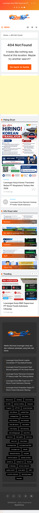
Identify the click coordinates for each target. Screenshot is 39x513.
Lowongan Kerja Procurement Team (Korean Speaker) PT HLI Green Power (20, 368)
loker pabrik (19, 437)
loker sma (29, 437)
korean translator (28, 408)
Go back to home (19, 67)
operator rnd (20, 462)
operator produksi (26, 458)
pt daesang (12, 466)
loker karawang (24, 429)
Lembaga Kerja (14, 416)
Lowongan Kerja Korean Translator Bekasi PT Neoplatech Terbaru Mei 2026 (19, 185)
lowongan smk (15, 449)
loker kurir (10, 437)
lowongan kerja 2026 (25, 445)
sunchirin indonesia (12, 474)
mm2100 (26, 453)
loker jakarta (25, 424)
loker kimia (27, 433)
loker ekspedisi (25, 420)
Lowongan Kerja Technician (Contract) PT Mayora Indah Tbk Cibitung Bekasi (20, 375)
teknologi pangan (26, 474)
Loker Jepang (13, 429)
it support (8, 408)
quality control (10, 470)
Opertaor (29, 462)
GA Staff (8, 404)
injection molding (19, 404)
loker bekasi (25, 416)
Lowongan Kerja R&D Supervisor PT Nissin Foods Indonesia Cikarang (15, 3)
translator (19, 478)
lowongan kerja (11, 445)
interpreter (30, 404)
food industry (29, 400)
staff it (30, 470)
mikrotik (25, 449)
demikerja (19, 400)
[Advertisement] (19, 95)
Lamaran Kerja (25, 412)
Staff (6, 298)
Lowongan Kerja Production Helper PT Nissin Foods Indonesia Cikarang (20, 388)
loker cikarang (13, 420)
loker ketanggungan (14, 433)
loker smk (14, 441)
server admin (21, 470)
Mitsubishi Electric (15, 453)
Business (6, 179)
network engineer (12, 458)
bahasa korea (9, 400)
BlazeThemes (19, 505)
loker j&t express (14, 424)
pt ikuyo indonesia (24, 466)
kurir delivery (13, 412)
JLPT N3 (17, 408)
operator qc (10, 462)
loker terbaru (23, 441)
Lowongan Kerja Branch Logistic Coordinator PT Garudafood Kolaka (19, 361)
